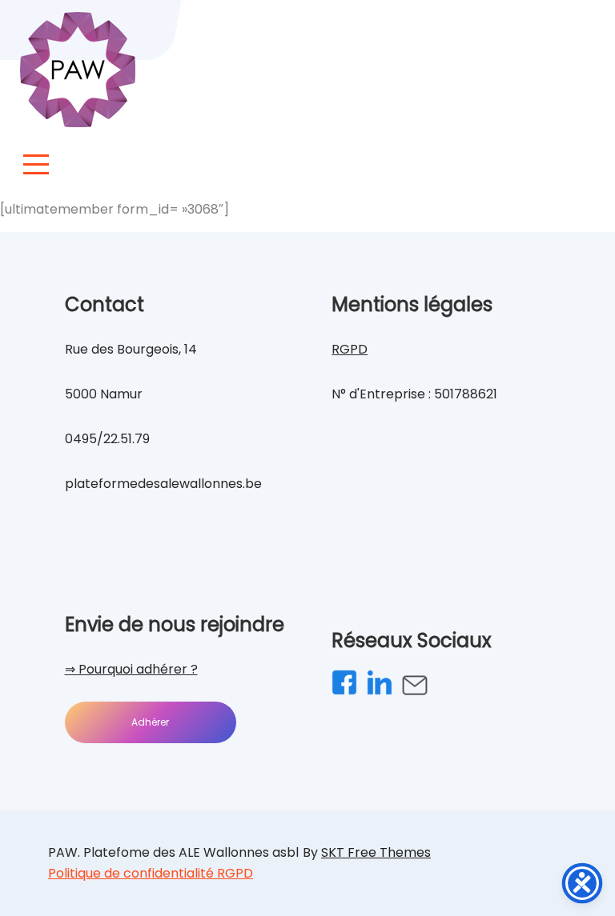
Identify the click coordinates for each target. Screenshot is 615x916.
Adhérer (150, 722)
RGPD (350, 349)
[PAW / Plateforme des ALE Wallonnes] (77, 69)
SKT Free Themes (376, 852)
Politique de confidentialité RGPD (150, 873)
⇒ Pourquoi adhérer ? (131, 669)
